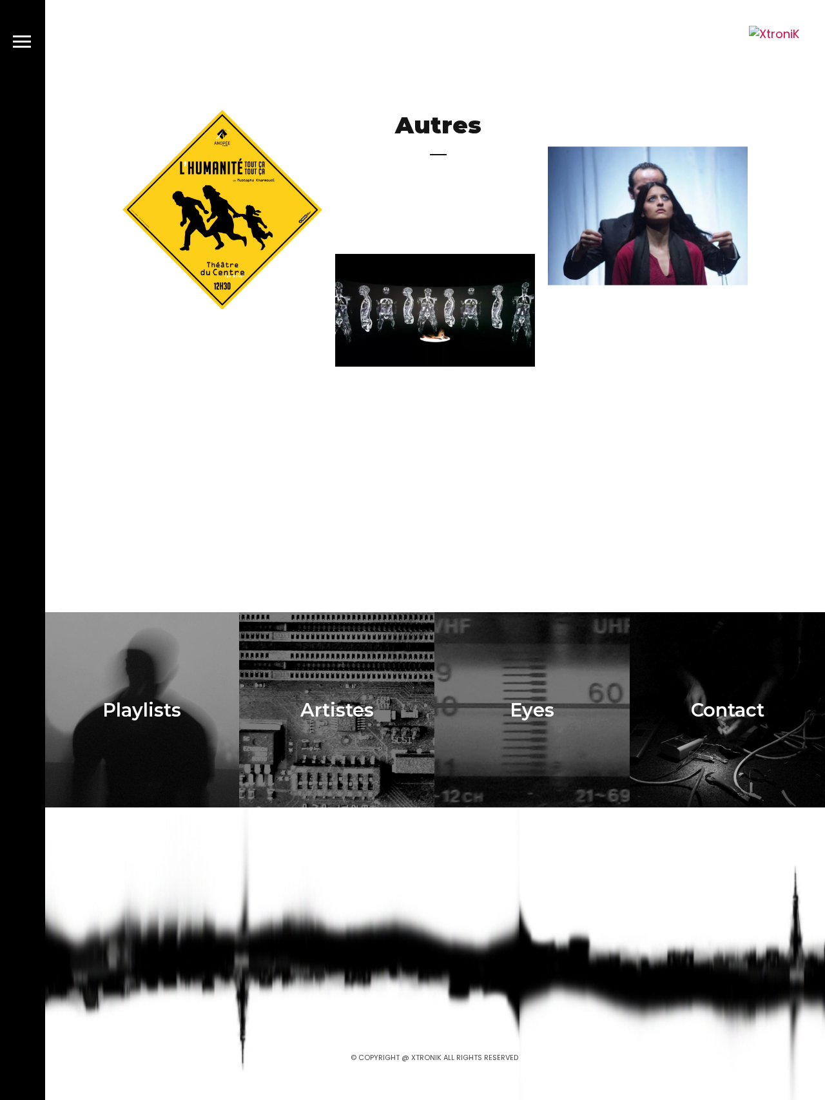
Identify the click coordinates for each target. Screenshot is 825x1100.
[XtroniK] (774, 34)
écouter (264, 266)
